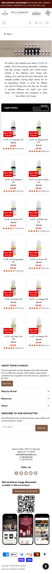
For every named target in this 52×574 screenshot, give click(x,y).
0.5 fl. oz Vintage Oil (38, 299)
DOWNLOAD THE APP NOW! (26, 491)
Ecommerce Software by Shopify (13, 569)
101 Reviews (19, 149)
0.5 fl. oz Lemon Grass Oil (39, 181)
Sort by (44, 106)
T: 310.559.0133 (26, 457)
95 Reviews (45, 191)
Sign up (41, 428)
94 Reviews (45, 308)
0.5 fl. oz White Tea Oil (38, 221)
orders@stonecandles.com (26, 454)
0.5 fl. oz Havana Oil (13, 219)
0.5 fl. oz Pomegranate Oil (13, 261)
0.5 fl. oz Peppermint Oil (38, 141)
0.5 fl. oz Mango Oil (38, 336)
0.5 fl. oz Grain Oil (38, 259)
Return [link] (9, 34)
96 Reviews (45, 151)
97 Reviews (19, 308)
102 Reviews (19, 228)
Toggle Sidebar (11, 107)
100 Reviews (44, 231)
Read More (7, 383)
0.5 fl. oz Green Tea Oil (13, 338)
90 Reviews (45, 268)
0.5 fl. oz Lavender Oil (13, 139)
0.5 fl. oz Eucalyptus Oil (13, 181)
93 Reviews (19, 191)
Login (40, 22)
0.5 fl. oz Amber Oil (13, 299)
